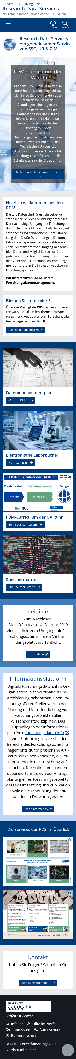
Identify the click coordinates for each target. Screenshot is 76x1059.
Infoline (17, 1023)
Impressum (20, 1029)
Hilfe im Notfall (45, 1023)
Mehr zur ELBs (18, 462)
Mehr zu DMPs (18, 400)
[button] (53, 25)
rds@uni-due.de (24, 1049)
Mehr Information (36, 809)
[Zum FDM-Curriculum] (38, 492)
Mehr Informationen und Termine (38, 172)
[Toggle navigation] (8, 25)
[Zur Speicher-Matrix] (38, 554)
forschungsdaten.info (44, 732)
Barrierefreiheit (23, 1035)
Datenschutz (50, 1029)
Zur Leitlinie (36, 654)
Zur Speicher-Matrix (22, 587)
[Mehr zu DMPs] (38, 367)
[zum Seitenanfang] (68, 1050)
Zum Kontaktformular (35, 983)
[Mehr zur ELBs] (38, 430)
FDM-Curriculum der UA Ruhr (38, 74)
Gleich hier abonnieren (24, 330)
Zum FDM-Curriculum (23, 524)
